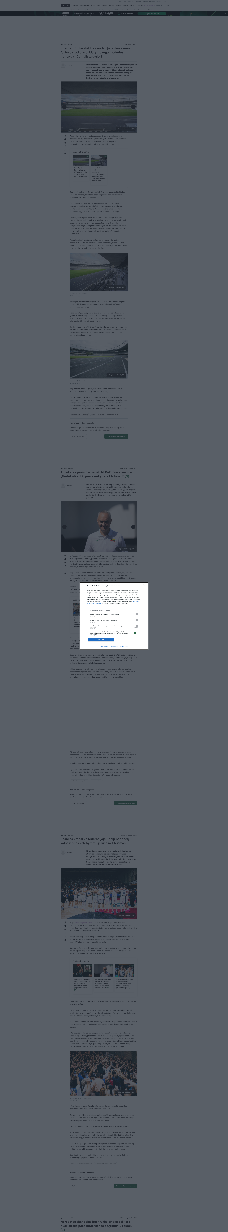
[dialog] (114, 616)
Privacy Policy (124, 646)
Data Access (114, 646)
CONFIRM (101, 639)
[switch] (136, 614)
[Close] (145, 586)
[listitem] (114, 610)
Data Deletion (104, 646)
